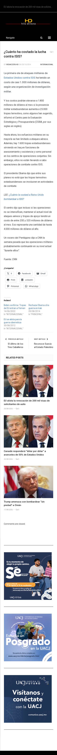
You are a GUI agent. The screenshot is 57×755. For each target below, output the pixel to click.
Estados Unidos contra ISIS (20, 77)
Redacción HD (12, 65)
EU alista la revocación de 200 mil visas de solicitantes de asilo (29, 7)
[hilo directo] (28, 21)
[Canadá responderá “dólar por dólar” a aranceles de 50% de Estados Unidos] (28, 431)
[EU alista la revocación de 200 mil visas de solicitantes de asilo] (28, 381)
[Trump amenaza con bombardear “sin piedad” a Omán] (28, 482)
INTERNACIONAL (46, 65)
